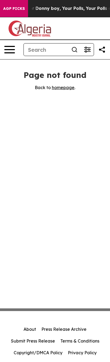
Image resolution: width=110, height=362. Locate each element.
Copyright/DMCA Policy (38, 352)
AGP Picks (14, 8)
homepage (63, 87)
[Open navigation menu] (9, 49)
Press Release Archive (64, 329)
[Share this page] (102, 49)
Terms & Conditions (79, 341)
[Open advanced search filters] (87, 49)
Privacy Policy (82, 352)
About (29, 329)
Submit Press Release (33, 341)
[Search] (74, 49)
